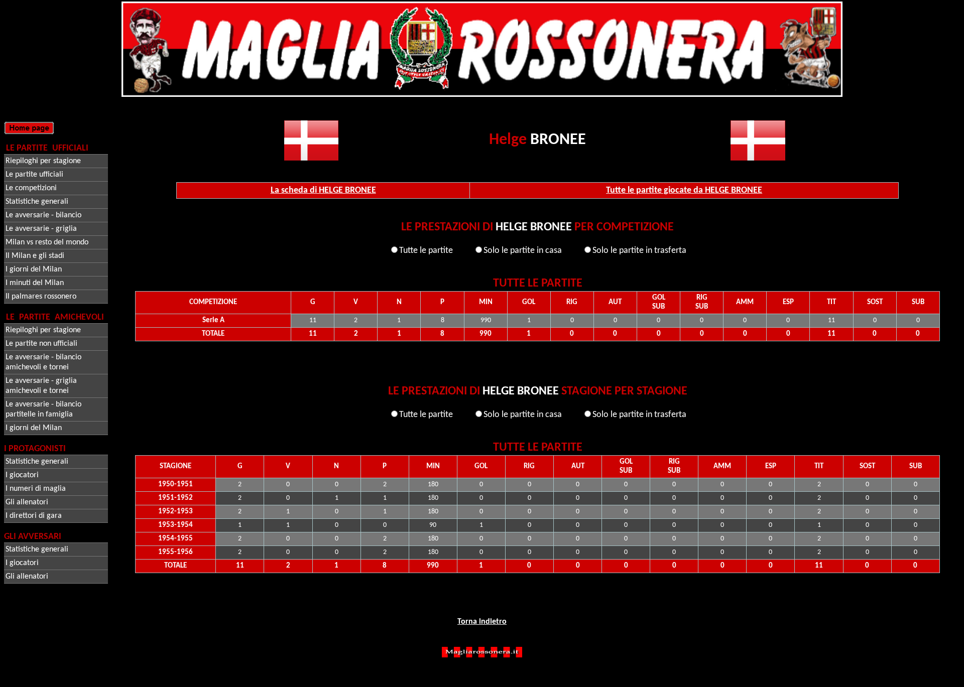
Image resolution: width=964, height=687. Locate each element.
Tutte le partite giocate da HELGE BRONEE (684, 190)
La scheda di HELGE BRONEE (323, 190)
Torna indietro (482, 622)
